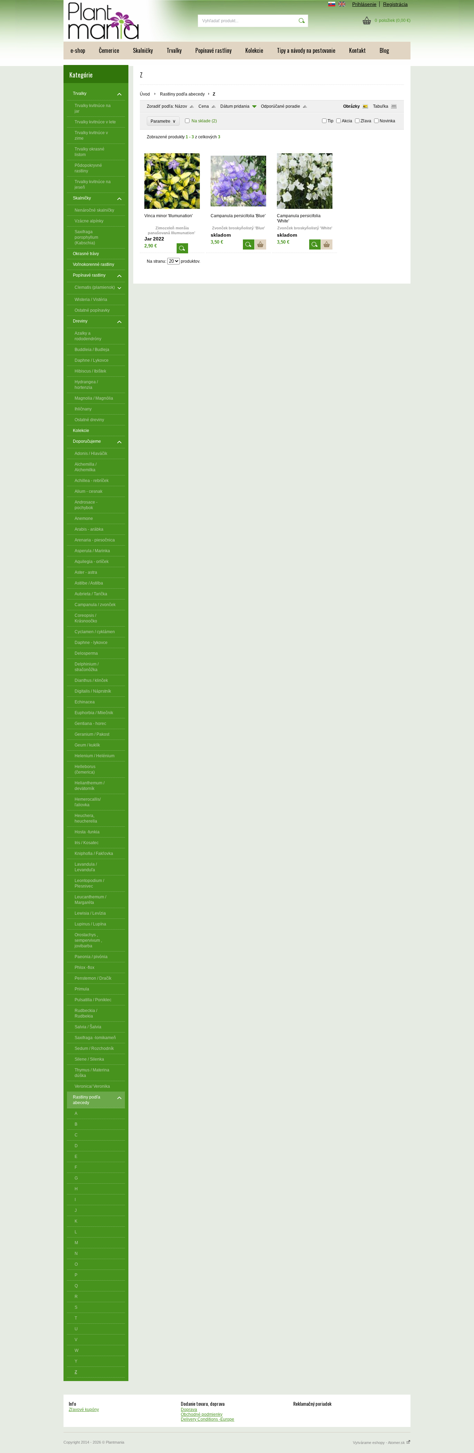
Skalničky (143, 50)
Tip (330, 121)
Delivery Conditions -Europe (207, 1419)
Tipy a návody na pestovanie (306, 50)
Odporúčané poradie (280, 106)
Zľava (366, 121)
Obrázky (351, 106)
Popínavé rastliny (213, 50)
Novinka (387, 121)
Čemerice (109, 50)
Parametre (163, 121)
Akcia (347, 121)
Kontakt (357, 50)
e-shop (77, 50)
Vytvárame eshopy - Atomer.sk (379, 1442)
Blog (384, 50)
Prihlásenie (364, 4)
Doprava (189, 1409)
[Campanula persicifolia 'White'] (304, 210)
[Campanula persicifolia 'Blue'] (238, 210)
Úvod (145, 94)
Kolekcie (254, 50)
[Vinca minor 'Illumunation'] (172, 210)
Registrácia (395, 4)
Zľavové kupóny (84, 1409)
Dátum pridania (234, 106)
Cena (203, 106)
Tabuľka (380, 106)
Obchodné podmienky (201, 1414)
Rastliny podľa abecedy (182, 94)
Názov (181, 106)
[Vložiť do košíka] (260, 244)
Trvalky (174, 50)
